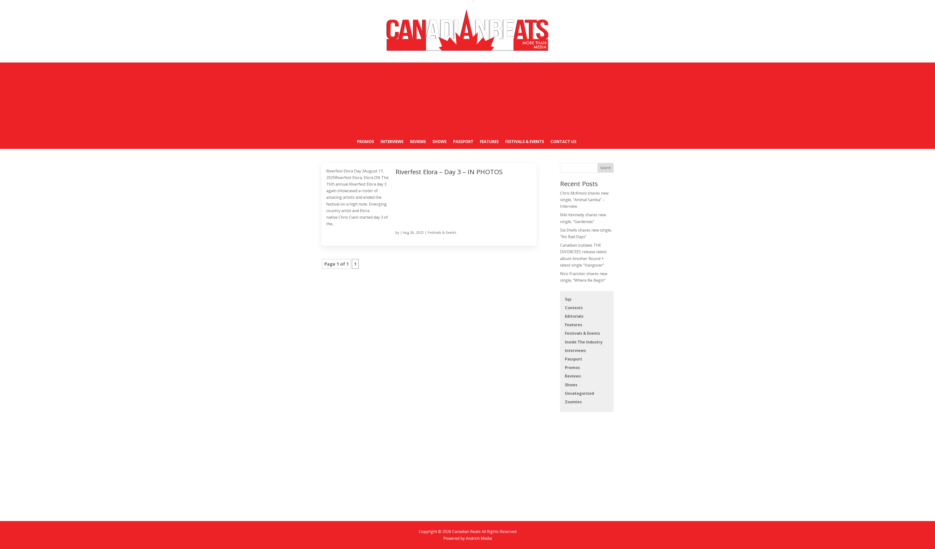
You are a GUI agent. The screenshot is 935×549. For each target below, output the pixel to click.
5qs (568, 299)
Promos (572, 367)
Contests (574, 307)
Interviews (575, 350)
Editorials (574, 316)
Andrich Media (479, 538)
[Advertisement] (467, 97)
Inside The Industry (583, 342)
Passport (573, 359)
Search (605, 167)
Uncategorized (579, 393)
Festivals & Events (442, 232)
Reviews (573, 376)
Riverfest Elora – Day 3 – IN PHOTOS (449, 171)
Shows (571, 384)
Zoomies (573, 402)
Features (573, 324)
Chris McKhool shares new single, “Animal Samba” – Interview (584, 199)
